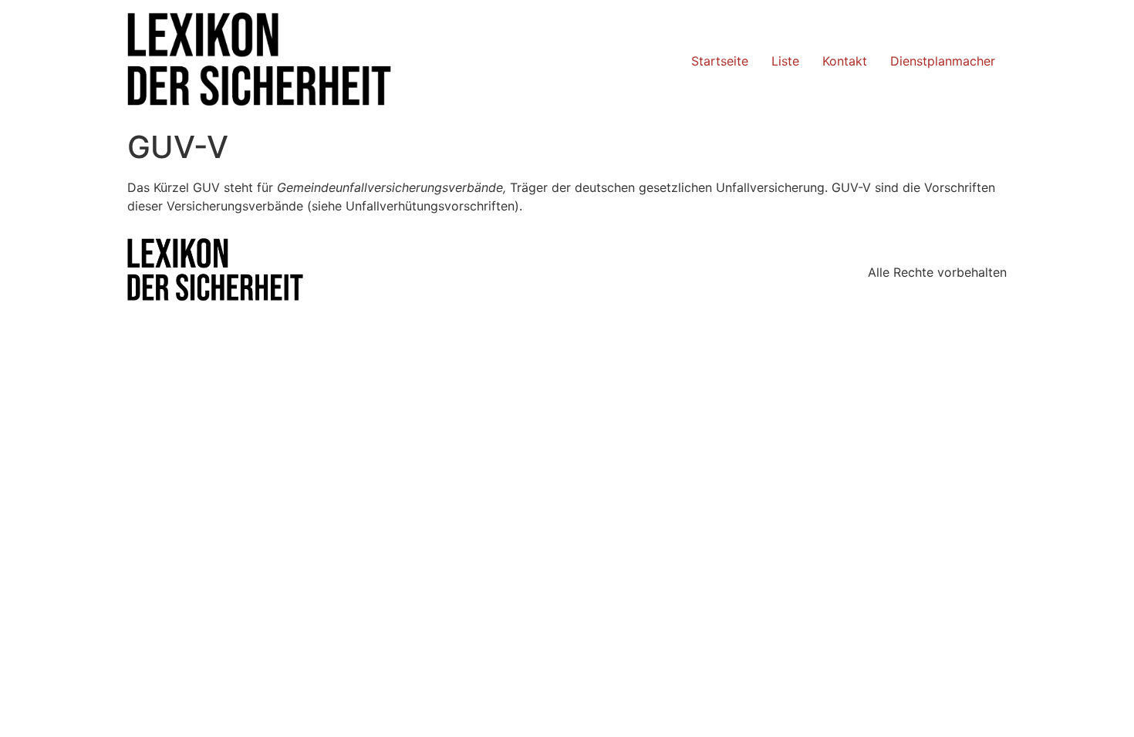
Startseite (719, 61)
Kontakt (844, 61)
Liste (785, 61)
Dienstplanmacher (942, 61)
